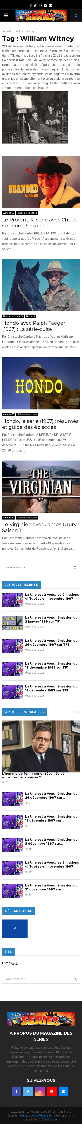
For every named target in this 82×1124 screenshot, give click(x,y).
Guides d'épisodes (27, 213)
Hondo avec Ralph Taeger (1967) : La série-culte (33, 326)
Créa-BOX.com (48, 1119)
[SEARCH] (75, 567)
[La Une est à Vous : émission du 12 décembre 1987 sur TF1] (12, 692)
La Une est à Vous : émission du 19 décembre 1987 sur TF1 (51, 665)
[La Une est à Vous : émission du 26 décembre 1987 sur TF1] (12, 646)
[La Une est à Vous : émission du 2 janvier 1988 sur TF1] (12, 623)
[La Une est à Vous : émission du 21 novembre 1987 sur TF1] (12, 891)
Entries (10, 963)
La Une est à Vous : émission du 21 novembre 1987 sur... (51, 887)
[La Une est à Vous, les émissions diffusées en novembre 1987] (12, 600)
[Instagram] (40, 1091)
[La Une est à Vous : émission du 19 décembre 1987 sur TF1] (12, 669)
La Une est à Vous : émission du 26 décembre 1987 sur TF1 (51, 643)
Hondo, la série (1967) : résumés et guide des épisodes (40, 424)
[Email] (63, 1091)
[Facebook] (16, 1091)
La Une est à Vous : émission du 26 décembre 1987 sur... (51, 796)
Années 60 (8, 213)
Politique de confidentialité (35, 1115)
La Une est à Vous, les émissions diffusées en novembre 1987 (52, 597)
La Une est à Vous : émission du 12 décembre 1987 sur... (51, 818)
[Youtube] (52, 1091)
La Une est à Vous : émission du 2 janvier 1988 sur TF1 (51, 619)
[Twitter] (28, 1091)
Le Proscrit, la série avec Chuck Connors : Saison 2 (39, 223)
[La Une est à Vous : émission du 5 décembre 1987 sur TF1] (12, 845)
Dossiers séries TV (13, 316)
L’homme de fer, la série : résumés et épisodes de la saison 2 (33, 775)
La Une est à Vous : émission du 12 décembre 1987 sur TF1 (51, 688)
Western (30, 316)
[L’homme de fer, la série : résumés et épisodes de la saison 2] (41, 746)
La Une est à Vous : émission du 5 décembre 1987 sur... (51, 842)
